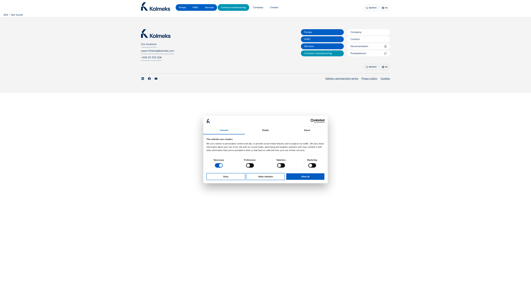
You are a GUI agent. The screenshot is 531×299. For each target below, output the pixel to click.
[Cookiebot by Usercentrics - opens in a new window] (312, 121)
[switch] (250, 165)
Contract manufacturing (318, 53)
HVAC (307, 39)
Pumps (308, 32)
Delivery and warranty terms (342, 78)
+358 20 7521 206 (151, 57)
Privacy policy (369, 78)
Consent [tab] (224, 130)
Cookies (385, 78)
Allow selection (265, 176)
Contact (355, 39)
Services (309, 46)
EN (386, 8)
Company (356, 32)
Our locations (149, 44)
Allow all (305, 176)
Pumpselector (358, 53)
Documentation (359, 46)
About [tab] (307, 130)
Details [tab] (265, 130)
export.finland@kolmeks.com (157, 50)
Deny (225, 176)
